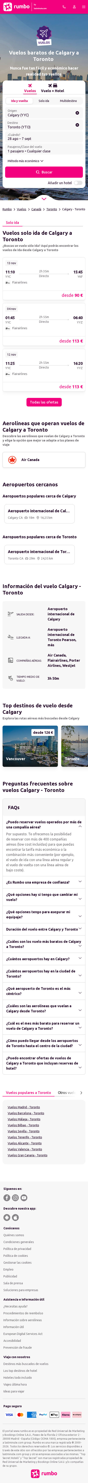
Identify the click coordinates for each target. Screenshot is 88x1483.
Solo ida (44, 101)
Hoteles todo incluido (17, 1377)
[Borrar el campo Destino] (77, 125)
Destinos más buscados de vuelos (25, 1364)
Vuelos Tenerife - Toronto (25, 1137)
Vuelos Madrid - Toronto (24, 1107)
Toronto (51, 209)
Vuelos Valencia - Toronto (25, 1149)
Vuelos (21, 209)
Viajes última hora (15, 1384)
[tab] (30, 88)
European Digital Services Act (23, 1334)
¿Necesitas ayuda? (15, 1306)
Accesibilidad (12, 1340)
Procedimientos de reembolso (23, 1313)
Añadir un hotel (60, 183)
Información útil (13, 1327)
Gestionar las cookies (17, 1262)
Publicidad (10, 1276)
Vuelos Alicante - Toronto (25, 1143)
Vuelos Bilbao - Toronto (23, 1125)
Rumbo (7, 209)
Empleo (8, 1269)
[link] (44, 278)
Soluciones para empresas (20, 1290)
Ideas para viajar (13, 1391)
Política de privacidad (17, 1249)
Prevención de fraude (17, 1347)
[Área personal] (74, 7)
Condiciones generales (18, 1242)
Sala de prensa (13, 1283)
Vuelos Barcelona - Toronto (26, 1113)
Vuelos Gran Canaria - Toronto (27, 1155)
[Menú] (83, 7)
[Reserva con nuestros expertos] (64, 7)
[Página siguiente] (81, 1092)
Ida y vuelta (19, 101)
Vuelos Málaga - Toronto (24, 1119)
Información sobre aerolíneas (22, 1320)
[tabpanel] (44, 316)
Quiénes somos (13, 1235)
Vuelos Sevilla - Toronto (24, 1131)
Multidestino (68, 101)
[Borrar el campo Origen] (77, 113)
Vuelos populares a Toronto (28, 1093)
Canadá (36, 209)
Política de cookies (15, 1255)
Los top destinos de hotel (20, 1370)
